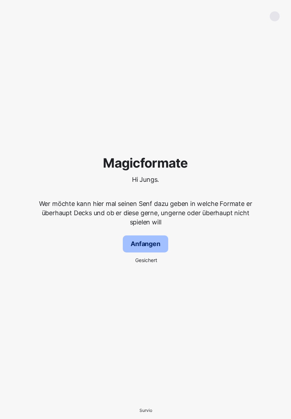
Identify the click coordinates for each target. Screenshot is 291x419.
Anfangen (145, 243)
